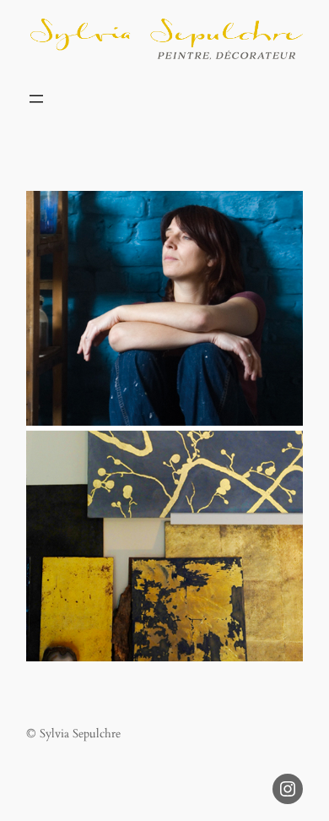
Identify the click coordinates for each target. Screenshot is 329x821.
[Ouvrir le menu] (36, 99)
